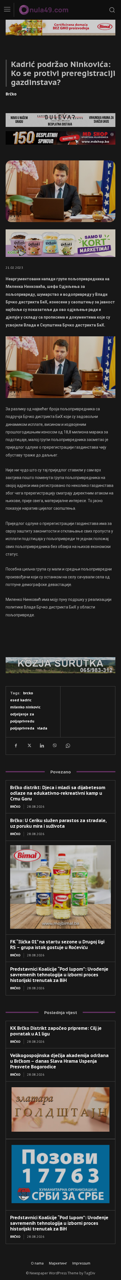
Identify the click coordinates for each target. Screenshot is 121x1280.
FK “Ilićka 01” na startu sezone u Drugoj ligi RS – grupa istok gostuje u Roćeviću (57, 944)
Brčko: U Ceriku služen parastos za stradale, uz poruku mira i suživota (58, 823)
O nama (37, 1263)
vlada (42, 728)
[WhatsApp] (67, 745)
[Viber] (54, 745)
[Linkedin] (41, 745)
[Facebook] (15, 745)
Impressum (81, 1263)
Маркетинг (58, 1263)
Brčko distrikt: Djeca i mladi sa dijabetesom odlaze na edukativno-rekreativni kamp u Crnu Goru (57, 793)
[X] (28, 745)
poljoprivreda (22, 728)
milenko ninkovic (25, 707)
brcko (28, 693)
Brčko (11, 94)
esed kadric (21, 700)
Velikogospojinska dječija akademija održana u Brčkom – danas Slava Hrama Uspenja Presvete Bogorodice (59, 1061)
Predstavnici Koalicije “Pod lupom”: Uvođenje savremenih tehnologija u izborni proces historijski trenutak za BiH (59, 974)
